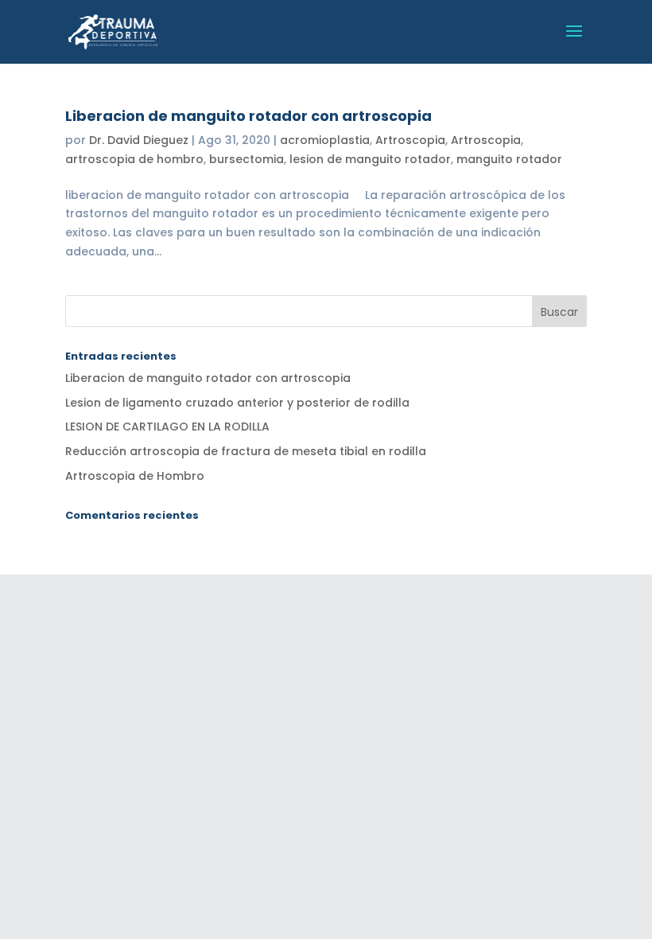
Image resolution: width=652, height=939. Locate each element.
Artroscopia (410, 140)
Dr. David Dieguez (138, 140)
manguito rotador (509, 159)
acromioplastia (325, 140)
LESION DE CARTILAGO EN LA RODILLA (167, 426)
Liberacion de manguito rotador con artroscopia (248, 116)
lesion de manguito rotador (370, 159)
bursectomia (246, 159)
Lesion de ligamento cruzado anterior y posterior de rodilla (237, 403)
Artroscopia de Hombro (134, 476)
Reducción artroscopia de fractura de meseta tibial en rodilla (245, 451)
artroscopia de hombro (134, 159)
